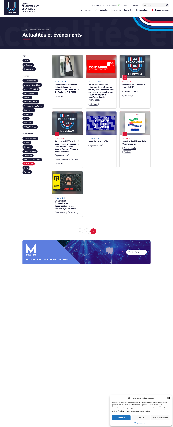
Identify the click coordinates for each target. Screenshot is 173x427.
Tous (26, 61)
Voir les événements (136, 252)
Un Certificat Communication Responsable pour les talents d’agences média (65, 204)
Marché (27, 97)
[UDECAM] (11, 13)
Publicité (27, 114)
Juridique (28, 155)
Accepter (121, 418)
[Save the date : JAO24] (101, 123)
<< (80, 231)
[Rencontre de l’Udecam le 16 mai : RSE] (135, 66)
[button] (168, 398)
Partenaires (28, 110)
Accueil (25, 30)
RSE (26, 118)
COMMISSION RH (31, 89)
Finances (27, 147)
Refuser (141, 418)
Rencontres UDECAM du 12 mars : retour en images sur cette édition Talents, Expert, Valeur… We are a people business (67, 146)
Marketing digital (31, 102)
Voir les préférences (160, 418)
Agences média (30, 81)
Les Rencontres (30, 93)
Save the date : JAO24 (98, 141)
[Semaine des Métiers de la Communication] (135, 123)
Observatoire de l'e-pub (33, 106)
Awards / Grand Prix (32, 85)
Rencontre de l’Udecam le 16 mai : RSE (133, 86)
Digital (26, 143)
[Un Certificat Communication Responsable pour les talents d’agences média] (67, 182)
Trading (27, 172)
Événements (29, 69)
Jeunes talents (30, 151)
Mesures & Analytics (32, 159)
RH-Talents (28, 164)
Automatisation (30, 138)
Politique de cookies (140, 423)
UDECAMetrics (30, 127)
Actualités (28, 65)
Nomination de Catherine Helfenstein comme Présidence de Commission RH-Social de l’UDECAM (67, 88)
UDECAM (27, 123)
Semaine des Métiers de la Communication (134, 142)
